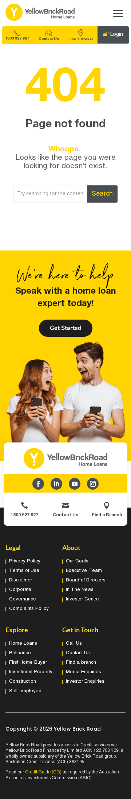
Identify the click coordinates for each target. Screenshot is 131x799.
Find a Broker (80, 39)
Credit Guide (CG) (43, 772)
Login (116, 34)
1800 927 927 (17, 38)
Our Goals (77, 561)
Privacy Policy (24, 561)
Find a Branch (107, 515)
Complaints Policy (29, 609)
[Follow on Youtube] (74, 484)
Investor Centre (82, 599)
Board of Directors (86, 580)
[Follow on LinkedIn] (56, 484)
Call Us (74, 643)
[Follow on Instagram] (93, 484)
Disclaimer (20, 580)
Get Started (66, 328)
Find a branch (81, 662)
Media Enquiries (83, 672)
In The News (80, 590)
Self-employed (25, 691)
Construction (22, 681)
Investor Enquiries (85, 681)
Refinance (20, 653)
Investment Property (30, 672)
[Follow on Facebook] (38, 484)
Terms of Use (24, 571)
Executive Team (84, 571)
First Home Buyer (28, 662)
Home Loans (23, 643)
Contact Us (49, 39)
